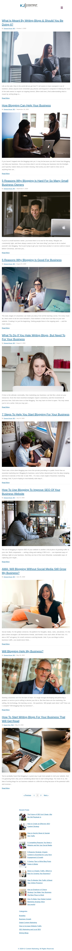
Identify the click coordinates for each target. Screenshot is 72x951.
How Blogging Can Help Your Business (26, 105)
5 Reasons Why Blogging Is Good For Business (32, 260)
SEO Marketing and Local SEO (30, 929)
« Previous (27, 795)
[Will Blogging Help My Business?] (36, 676)
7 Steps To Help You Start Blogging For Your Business (35, 414)
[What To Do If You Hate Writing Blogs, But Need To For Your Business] (36, 369)
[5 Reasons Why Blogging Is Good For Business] (36, 289)
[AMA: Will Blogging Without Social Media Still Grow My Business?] (36, 604)
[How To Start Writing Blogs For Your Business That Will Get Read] (36, 750)
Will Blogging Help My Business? (22, 651)
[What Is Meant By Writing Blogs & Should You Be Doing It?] (36, 57)
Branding (22, 916)
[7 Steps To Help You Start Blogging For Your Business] (36, 444)
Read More (6, 98)
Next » (46, 795)
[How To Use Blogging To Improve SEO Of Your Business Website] (36, 523)
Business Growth (25, 919)
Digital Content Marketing (28, 922)
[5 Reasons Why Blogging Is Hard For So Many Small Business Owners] (36, 214)
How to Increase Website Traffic (30, 926)
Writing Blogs (23, 933)
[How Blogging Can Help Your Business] (36, 135)
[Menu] (61, 7)
